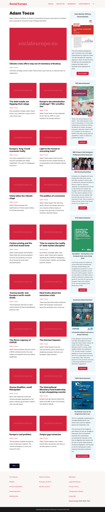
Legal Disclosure (74, 482)
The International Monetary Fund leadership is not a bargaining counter (53, 389)
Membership (72, 4)
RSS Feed (72, 477)
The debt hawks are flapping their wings (19, 102)
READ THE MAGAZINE (82, 456)
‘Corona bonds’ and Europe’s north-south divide (20, 295)
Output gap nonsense (50, 434)
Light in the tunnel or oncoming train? (50, 149)
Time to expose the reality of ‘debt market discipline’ (52, 244)
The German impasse (50, 340)
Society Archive (44, 486)
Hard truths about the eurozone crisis (50, 294)
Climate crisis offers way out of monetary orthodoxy (35, 63)
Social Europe (18, 3)
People (11, 482)
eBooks (50, 4)
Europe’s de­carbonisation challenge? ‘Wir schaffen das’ (52, 104)
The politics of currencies (52, 196)
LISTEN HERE (82, 368)
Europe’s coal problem (20, 434)
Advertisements (84, 4)
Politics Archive (44, 477)
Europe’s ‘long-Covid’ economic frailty (19, 149)
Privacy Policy (74, 486)
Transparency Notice (76, 491)
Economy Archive (45, 482)
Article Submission (15, 486)
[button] (93, 4)
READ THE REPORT (82, 73)
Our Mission (13, 477)
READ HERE (82, 290)
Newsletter (60, 4)
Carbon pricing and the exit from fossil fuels (20, 244)
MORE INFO (82, 208)
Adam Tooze (13, 67)
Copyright (72, 496)
